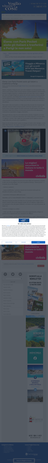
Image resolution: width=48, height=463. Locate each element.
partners (8, 225)
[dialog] (24, 231)
